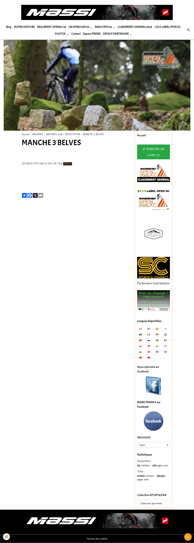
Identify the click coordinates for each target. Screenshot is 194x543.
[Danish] (149, 351)
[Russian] (149, 340)
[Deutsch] (157, 334)
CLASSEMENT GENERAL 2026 (135, 27)
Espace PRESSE (92, 34)
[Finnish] (165, 346)
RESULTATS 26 (103, 27)
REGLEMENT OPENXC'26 (51, 27)
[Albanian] (149, 357)
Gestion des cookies (97, 538)
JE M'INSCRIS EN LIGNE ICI (153, 152)
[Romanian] (165, 340)
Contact (76, 34)
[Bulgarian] (140, 351)
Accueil (25, 134)
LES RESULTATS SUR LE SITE (37, 163)
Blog (9, 27)
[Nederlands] (165, 334)
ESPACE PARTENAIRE (116, 34)
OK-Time (57, 163)
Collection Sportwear (151, 503)
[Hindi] (157, 346)
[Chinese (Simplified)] (140, 357)
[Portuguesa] (140, 340)
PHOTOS (60, 34)
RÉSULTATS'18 (72, 134)
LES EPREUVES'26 (79, 27)
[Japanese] (165, 328)
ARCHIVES (37, 134)
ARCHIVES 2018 (54, 134)
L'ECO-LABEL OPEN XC (167, 27)
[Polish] (140, 346)
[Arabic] (140, 334)
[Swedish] (157, 340)
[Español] (157, 328)
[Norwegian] (149, 346)
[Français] (140, 328)
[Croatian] (165, 351)
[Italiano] (149, 334)
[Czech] (157, 351)
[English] (149, 328)
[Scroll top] (188, 537)
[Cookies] (6, 536)
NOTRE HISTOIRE (24, 27)
